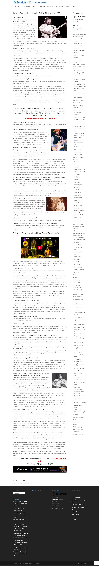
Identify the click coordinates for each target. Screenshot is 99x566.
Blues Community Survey (79, 100)
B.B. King (76, 164)
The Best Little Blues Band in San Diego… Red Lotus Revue (20, 554)
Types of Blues (77, 152)
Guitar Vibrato (76, 285)
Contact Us (75, 277)
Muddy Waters (77, 200)
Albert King (76, 162)
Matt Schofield (77, 195)
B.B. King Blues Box (78, 317)
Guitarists (26, 6)
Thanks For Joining (77, 427)
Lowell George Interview (78, 504)
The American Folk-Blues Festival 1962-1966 (79, 142)
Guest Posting (76, 280)
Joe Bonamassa (77, 187)
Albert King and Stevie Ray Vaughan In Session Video (79, 30)
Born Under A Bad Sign (79, 239)
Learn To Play (50, 6)
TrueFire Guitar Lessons (80, 402)
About (74, 6)
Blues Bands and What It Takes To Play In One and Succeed (79, 66)
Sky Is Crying (77, 264)
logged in (22, 483)
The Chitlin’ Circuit (78, 149)
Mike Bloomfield (78, 197)
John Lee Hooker (78, 190)
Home (14, 6)
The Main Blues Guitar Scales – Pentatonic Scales (79, 398)
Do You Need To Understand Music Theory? (78, 354)
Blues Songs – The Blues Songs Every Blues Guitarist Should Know (79, 235)
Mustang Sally (77, 256)
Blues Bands (67, 6)
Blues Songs (59, 6)
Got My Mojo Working (79, 244)
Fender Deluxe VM (78, 43)
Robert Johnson (78, 205)
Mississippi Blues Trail (78, 414)
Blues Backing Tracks (79, 324)
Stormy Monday (78, 267)
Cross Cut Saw (77, 242)
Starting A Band (78, 97)
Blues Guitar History (78, 105)
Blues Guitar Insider (78, 157)
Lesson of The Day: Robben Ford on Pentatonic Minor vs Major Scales (21, 542)
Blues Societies (77, 107)
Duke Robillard (77, 174)
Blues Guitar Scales (78, 342)
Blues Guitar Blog (77, 103)
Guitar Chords (76, 282)
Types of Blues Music (78, 434)
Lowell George (77, 192)
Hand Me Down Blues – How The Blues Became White (80, 129)
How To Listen (55, 503)
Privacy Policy (76, 422)
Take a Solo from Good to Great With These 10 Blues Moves (20, 503)
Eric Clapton (77, 177)
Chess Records (77, 110)
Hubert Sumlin (77, 182)
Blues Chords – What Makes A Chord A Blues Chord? (79, 329)
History (19, 6)
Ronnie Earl (77, 208)
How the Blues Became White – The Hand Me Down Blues (78, 290)
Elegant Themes (24, 563)
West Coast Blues (78, 154)
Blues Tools (76, 275)
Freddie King (77, 179)
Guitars (33, 6)
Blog (80, 6)
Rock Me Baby (77, 262)
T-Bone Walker (77, 217)
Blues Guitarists (77, 160)
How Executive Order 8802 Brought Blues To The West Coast (79, 135)
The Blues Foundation (79, 147)
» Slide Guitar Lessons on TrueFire (40, 118)
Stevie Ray (54, 501)
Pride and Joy (77, 259)
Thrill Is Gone (77, 272)
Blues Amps (41, 6)
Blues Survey (55, 497)
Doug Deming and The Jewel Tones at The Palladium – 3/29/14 (21, 515)
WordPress (38, 563)
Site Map (75, 424)
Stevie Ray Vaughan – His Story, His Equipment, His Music (79, 213)
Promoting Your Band (57, 499)
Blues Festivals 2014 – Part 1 (21, 537)
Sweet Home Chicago (79, 269)
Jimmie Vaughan (78, 184)
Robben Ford (77, 203)
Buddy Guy (76, 167)
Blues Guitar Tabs (78, 345)
